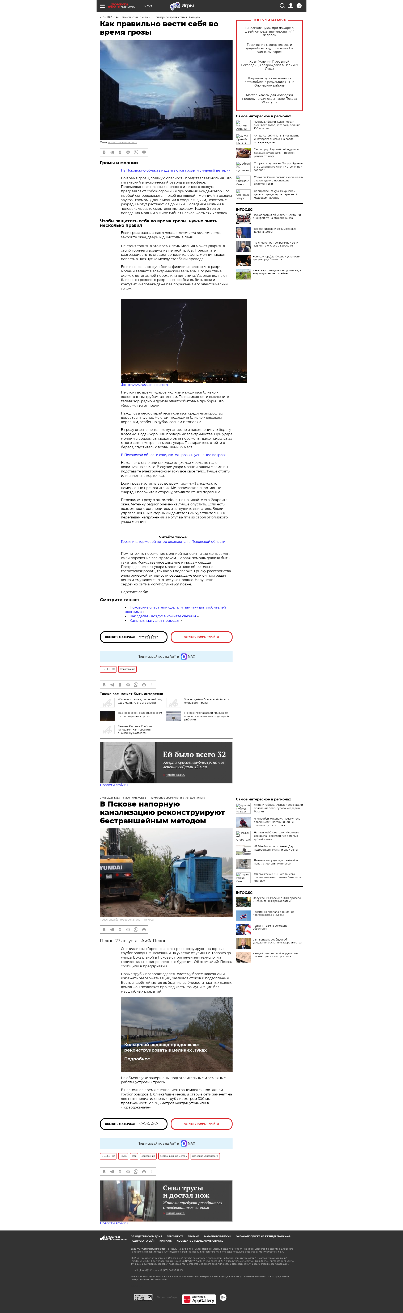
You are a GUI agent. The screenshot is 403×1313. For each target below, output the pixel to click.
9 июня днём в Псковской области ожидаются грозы (206, 701)
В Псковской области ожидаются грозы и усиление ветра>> (173, 455)
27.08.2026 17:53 (110, 797)
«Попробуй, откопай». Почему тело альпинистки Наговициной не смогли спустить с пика (277, 822)
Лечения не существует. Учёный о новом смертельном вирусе (276, 862)
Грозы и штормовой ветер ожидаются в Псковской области (173, 542)
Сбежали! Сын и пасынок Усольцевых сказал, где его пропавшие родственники (278, 180)
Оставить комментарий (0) (201, 637)
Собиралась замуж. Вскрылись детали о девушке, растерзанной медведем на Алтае (275, 194)
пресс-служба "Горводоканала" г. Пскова (127, 919)
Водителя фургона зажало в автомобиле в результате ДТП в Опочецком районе (269, 82)
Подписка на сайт (143, 1241)
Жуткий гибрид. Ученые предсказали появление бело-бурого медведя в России (278, 808)
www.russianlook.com (122, 142)
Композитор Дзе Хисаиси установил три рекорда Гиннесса (277, 258)
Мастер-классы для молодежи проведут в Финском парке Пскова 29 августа (269, 98)
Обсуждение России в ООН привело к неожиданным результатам (277, 899)
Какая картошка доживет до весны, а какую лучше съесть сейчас (277, 272)
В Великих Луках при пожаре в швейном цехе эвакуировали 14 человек (269, 31)
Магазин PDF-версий (217, 1236)
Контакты (166, 1241)
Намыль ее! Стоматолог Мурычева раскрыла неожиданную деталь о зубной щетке (276, 836)
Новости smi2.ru (114, 785)
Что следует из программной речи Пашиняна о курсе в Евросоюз (275, 244)
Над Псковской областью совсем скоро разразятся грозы (140, 714)
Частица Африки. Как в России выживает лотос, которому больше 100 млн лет (277, 125)
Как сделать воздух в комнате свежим (163, 616)
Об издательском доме (146, 1236)
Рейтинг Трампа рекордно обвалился (270, 927)
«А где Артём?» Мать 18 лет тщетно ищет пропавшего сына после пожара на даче (277, 139)
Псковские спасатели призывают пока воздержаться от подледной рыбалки (206, 716)
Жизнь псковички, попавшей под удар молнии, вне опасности (140, 701)
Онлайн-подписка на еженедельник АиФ (263, 1236)
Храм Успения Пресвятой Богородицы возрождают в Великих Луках (269, 65)
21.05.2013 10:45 (109, 17)
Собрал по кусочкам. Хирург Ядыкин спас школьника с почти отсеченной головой (278, 167)
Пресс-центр (175, 1236)
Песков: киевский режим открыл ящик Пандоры (274, 230)
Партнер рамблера (167, 1297)
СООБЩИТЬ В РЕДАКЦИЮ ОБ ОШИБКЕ (200, 1241)
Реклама (193, 1236)
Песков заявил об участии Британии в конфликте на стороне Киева (277, 216)
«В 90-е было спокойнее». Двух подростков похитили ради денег (276, 848)
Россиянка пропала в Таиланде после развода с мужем (273, 913)
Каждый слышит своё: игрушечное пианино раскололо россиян (275, 955)
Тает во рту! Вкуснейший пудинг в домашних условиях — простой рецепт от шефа (276, 153)
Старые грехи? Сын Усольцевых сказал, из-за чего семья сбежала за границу (277, 877)
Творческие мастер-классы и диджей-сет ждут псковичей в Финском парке (269, 48)
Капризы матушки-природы (154, 621)
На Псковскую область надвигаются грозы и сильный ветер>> (175, 170)
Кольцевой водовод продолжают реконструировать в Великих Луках (165, 1047)
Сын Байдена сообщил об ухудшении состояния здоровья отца (277, 941)
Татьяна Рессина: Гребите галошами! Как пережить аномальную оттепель (135, 730)
